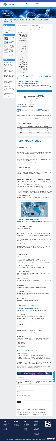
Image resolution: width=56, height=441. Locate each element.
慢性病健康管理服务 (16, 424)
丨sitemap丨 (7, 439)
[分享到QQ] (20, 377)
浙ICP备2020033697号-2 (39, 439)
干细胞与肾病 (46, 19)
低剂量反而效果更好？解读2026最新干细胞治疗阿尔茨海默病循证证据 (43, 414)
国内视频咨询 (6, 32)
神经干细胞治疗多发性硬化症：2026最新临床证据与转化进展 (9, 62)
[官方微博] (54, 376)
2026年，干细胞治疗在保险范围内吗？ (11, 42)
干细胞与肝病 (35, 425)
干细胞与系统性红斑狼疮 (37, 434)
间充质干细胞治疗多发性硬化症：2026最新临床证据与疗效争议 (8, 96)
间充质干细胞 (28, 19)
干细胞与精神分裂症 (36, 428)
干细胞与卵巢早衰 (36, 433)
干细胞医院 (33, 19)
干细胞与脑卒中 (36, 429)
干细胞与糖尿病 (39, 19)
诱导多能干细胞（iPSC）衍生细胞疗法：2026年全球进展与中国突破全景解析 (11, 46)
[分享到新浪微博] (23, 377)
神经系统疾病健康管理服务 (8, 27)
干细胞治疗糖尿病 (26, 424)
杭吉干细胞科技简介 (6, 423)
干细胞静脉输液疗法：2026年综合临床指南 (9, 94)
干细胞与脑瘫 (6, 21)
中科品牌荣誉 (5, 424)
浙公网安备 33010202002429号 (47, 439)
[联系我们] (54, 374)
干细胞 (20, 25)
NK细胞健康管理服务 (7, 30)
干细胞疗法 (16, 19)
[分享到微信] (21, 377)
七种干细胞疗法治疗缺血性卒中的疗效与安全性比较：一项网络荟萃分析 (27, 414)
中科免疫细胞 (5, 429)
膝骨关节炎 (18, 169)
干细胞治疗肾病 (26, 425)
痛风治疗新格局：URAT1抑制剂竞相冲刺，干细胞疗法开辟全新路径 (43, 409)
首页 (18, 25)
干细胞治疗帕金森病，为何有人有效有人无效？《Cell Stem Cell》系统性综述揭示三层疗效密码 (11, 55)
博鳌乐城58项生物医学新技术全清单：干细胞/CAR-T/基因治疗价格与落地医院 (28, 412)
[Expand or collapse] (26, 32)
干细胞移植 (5, 19)
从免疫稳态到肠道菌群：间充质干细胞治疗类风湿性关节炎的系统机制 (27, 409)
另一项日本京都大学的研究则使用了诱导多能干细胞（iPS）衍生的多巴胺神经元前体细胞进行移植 (32, 191)
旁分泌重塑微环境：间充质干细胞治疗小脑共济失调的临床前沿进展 (11, 50)
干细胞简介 (11, 21)
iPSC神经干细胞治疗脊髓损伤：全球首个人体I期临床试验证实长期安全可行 (11, 38)
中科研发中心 (5, 425)
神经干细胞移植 (22, 19)
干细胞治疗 (10, 19)
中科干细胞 (5, 428)
